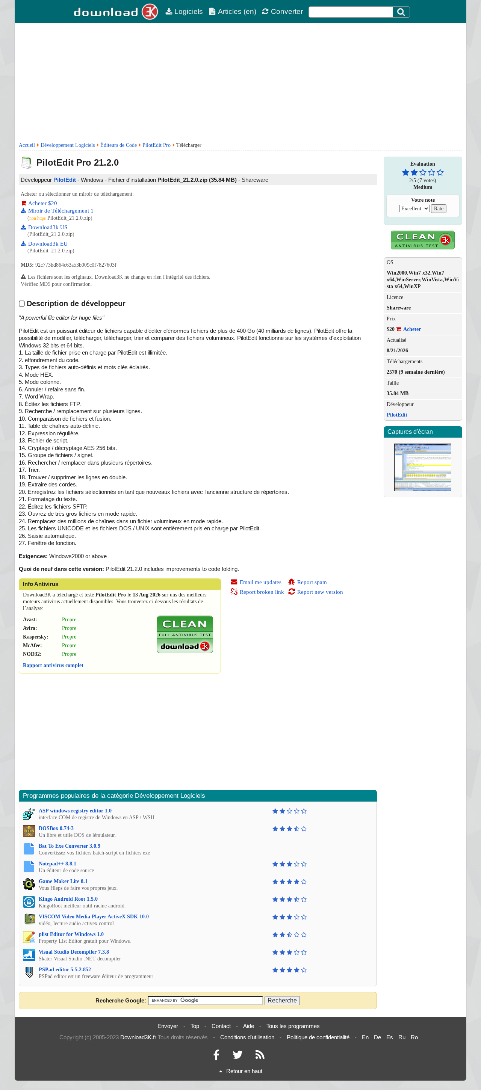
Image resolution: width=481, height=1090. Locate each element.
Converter (287, 11)
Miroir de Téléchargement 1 (61, 211)
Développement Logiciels (68, 145)
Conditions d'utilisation (247, 1037)
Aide (248, 1026)
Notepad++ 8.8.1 (57, 864)
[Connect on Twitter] (237, 1057)
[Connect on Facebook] (216, 1057)
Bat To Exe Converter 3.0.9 (69, 846)
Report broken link (262, 592)
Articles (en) (237, 11)
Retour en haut (244, 1071)
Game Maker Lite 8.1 (63, 881)
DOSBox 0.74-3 (56, 828)
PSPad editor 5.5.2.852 (65, 969)
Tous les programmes (293, 1026)
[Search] (401, 12)
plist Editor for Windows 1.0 (71, 934)
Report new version (320, 592)
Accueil (27, 145)
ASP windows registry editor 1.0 (75, 811)
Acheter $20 (42, 203)
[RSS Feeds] (260, 1057)
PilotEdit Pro (156, 145)
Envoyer (167, 1026)
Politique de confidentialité (318, 1037)
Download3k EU (48, 244)
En (365, 1037)
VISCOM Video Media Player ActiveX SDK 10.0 (94, 916)
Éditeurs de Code (118, 145)
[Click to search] (402, 12)
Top (195, 1026)
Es (389, 1037)
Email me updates (260, 582)
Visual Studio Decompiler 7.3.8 (74, 952)
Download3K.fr (138, 1037)
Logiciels (188, 11)
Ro (414, 1037)
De (377, 1037)
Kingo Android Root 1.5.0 (68, 899)
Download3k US (47, 227)
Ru (401, 1037)
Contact (221, 1026)
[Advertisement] (240, 81)
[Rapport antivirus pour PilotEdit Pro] (185, 651)
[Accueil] (116, 11)
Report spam (312, 582)
